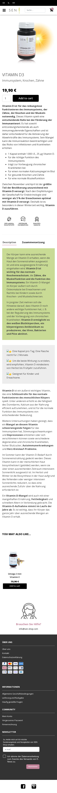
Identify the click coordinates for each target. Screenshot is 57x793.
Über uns (6, 649)
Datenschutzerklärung (12, 657)
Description (9, 242)
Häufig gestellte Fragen (12, 702)
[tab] (10, 243)
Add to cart (26, 98)
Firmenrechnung (9, 724)
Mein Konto (7, 716)
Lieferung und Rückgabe (13, 698)
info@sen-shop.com (28, 628)
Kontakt (5, 653)
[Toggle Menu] (4, 10)
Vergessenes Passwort (12, 720)
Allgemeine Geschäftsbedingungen (17, 693)
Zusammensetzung (33, 242)
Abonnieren (33, 767)
